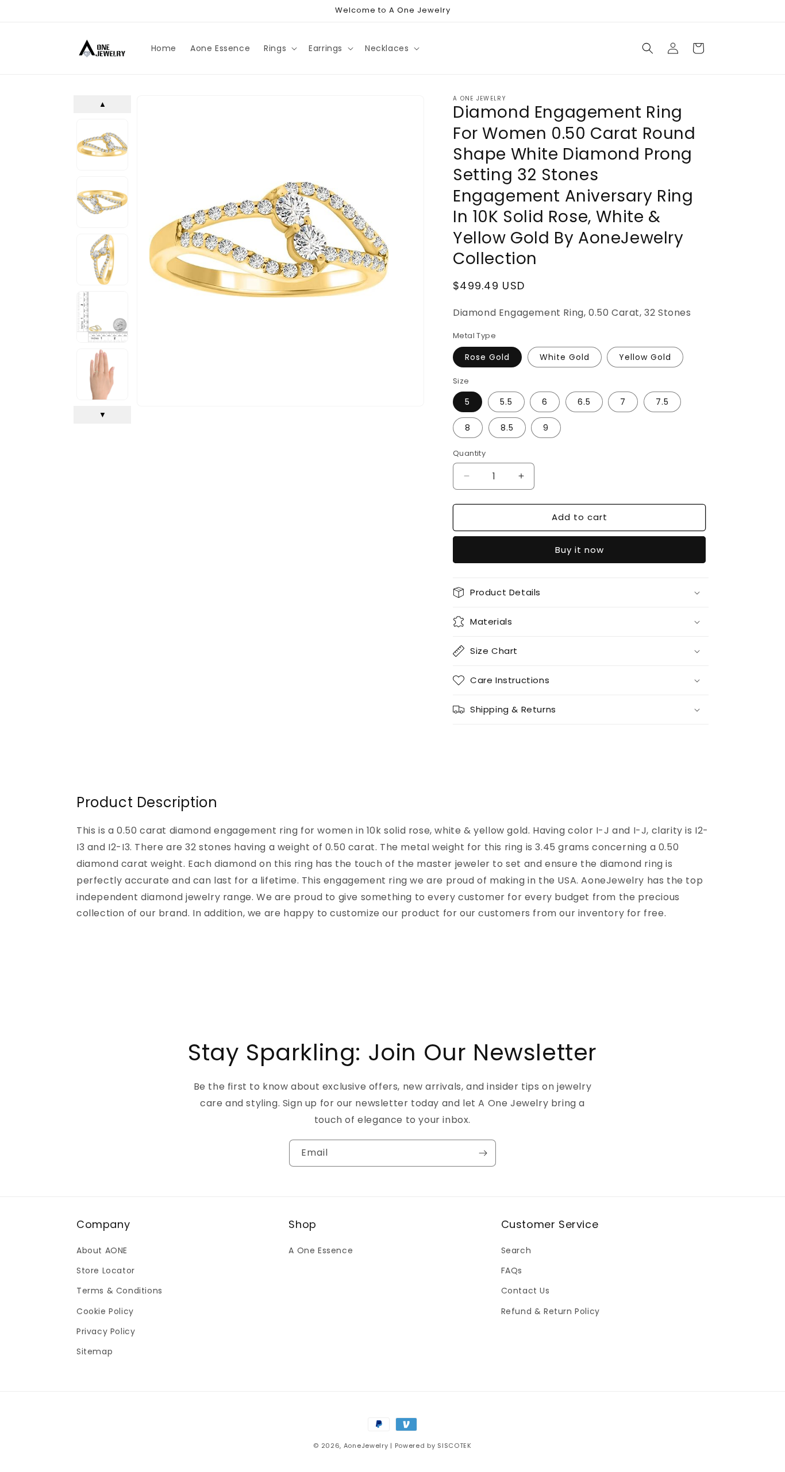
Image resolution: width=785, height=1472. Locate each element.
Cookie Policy (105, 1311)
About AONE (102, 1250)
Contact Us (525, 1291)
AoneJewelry (366, 1445)
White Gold (565, 356)
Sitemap (94, 1351)
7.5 (662, 402)
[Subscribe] (482, 1153)
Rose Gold (487, 356)
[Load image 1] (102, 145)
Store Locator (105, 1271)
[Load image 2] (102, 202)
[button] (279, 48)
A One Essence (320, 1250)
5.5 (506, 402)
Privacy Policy (105, 1331)
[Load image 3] (102, 259)
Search (516, 1250)
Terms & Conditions (119, 1291)
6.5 (584, 402)
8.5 (507, 427)
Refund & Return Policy (550, 1311)
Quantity (469, 453)
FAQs (511, 1271)
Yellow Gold (645, 356)
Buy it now (579, 550)
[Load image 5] (102, 374)
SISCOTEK (454, 1445)
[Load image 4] (102, 317)
